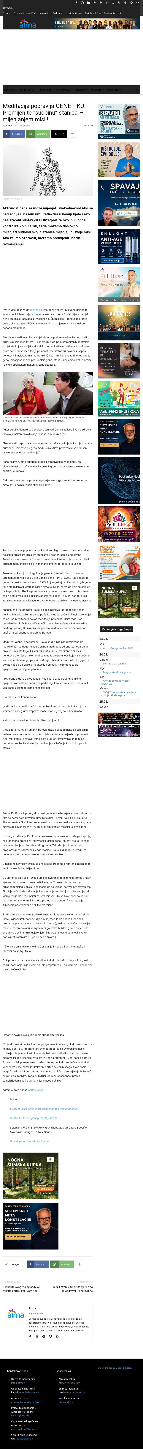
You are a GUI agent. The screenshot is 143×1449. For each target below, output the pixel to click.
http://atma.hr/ (35, 1313)
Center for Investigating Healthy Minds (33, 1118)
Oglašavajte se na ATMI (25, 13)
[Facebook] (76, 2)
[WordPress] (131, 2)
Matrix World (36, 1089)
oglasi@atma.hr (31, 1392)
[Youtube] (137, 2)
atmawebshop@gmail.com (26, 1402)
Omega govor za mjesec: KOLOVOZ (115, 682)
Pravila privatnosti (113, 13)
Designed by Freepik (12, 198)
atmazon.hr (78, 1392)
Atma (9, 125)
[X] (113, 2)
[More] (72, 134)
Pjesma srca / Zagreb (114, 663)
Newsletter (44, 13)
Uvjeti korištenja (74, 13)
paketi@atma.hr (25, 1438)
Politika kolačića (93, 13)
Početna (9, 89)
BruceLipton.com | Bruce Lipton (29, 1141)
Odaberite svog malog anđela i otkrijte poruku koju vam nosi (21, 1289)
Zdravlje (80, 89)
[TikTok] (107, 2)
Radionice (112, 89)
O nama (6, 13)
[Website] (125, 2)
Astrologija (27, 89)
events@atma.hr (20, 1415)
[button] (135, 90)
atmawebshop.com (69, 1382)
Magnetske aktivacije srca (117, 672)
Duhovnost (46, 89)
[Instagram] (82, 2)
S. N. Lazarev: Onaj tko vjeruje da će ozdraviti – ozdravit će (73, 1289)
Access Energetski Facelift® (118, 648)
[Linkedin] (88, 2)
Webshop (57, 13)
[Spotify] (45, 1337)
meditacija (36, 309)
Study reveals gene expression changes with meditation (44, 1108)
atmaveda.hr (66, 1402)
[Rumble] (101, 2)
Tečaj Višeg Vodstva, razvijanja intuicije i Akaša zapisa (118, 694)
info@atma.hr (18, 1382)
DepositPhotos (123, 1367)
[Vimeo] (119, 2)
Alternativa (63, 89)
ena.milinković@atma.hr (24, 1429)
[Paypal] (94, 2)
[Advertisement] (71, 57)
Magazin (96, 89)
